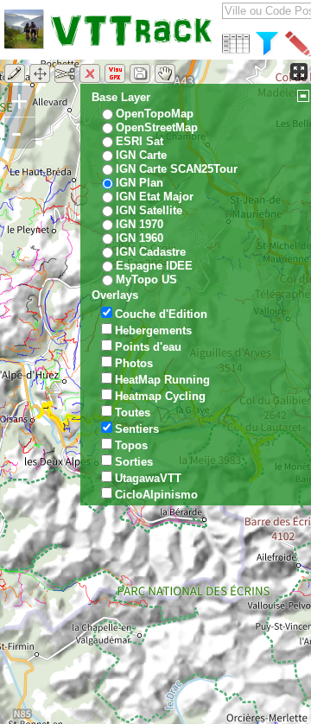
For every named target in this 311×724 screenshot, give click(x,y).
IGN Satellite (149, 210)
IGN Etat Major (155, 196)
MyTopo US (146, 279)
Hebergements (153, 330)
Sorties (134, 461)
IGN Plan (139, 182)
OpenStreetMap (157, 127)
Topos (131, 445)
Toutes (132, 412)
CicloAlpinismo (156, 494)
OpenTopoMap (155, 113)
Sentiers (137, 428)
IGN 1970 (139, 224)
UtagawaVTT (148, 478)
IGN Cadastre (151, 251)
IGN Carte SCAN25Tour (177, 168)
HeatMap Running (162, 379)
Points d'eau (148, 346)
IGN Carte (141, 155)
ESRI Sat (139, 141)
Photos (134, 363)
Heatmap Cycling (160, 396)
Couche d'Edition (161, 314)
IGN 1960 (139, 238)
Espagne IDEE (154, 265)
